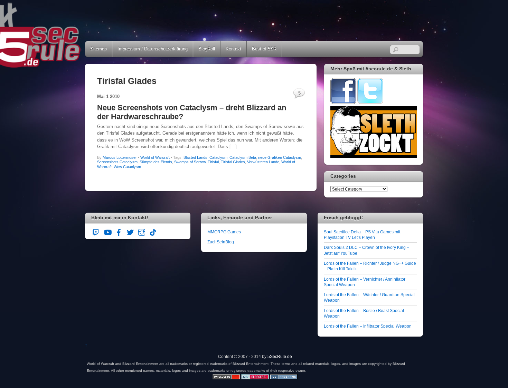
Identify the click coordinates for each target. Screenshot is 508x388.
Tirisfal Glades (233, 162)
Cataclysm (218, 157)
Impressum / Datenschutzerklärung (152, 48)
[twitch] (96, 231)
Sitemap (98, 48)
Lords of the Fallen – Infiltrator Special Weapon (368, 326)
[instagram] (142, 231)
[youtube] (107, 231)
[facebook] (119, 231)
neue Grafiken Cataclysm (279, 157)
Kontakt (233, 48)
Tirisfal (213, 162)
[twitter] (130, 231)
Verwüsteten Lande (263, 162)
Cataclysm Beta (242, 157)
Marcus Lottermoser (120, 157)
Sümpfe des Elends (156, 162)
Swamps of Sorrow (190, 162)
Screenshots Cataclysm (117, 162)
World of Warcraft (155, 157)
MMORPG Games (224, 232)
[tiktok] (153, 231)
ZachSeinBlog (220, 242)
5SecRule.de (279, 356)
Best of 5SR (264, 48)
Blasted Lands (195, 157)
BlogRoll (206, 48)
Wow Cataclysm (127, 167)
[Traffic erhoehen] (284, 378)
